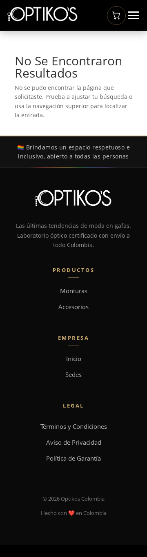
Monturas (73, 291)
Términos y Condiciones (73, 426)
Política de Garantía (73, 458)
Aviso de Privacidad (73, 442)
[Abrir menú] (133, 15)
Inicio (73, 359)
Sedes (73, 375)
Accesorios (73, 307)
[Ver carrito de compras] (116, 15)
